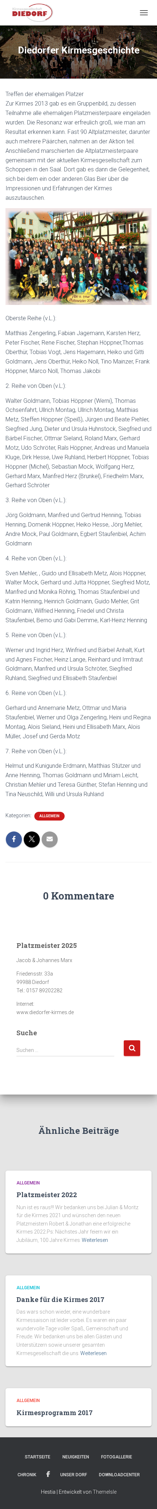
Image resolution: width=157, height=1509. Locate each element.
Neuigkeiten (75, 1457)
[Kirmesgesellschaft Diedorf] (33, 13)
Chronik (27, 1474)
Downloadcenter (119, 1474)
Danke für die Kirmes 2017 (60, 1299)
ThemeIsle (104, 1492)
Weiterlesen (95, 1240)
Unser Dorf (73, 1474)
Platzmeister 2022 (46, 1194)
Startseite (37, 1457)
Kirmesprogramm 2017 (54, 1412)
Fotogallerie (116, 1457)
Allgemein (49, 816)
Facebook (48, 1474)
